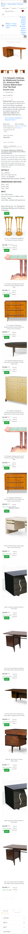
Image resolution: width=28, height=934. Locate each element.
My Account (9, 11)
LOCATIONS (6, 931)
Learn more (6, 137)
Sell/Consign (5, 8)
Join (17, 911)
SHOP (5, 927)
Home (7, 41)
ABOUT (5, 922)
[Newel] (9, 896)
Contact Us (22, 8)
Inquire (8, 99)
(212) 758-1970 (21, 126)
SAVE (6, 213)
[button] (12, 118)
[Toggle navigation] (3, 14)
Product (12, 41)
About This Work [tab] (9, 142)
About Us (14, 8)
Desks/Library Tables (14, 42)
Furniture (19, 41)
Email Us (18, 128)
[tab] (14, 147)
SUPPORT (6, 918)
